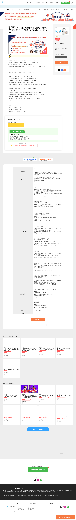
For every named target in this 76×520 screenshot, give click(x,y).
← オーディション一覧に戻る (12, 24)
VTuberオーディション (31, 509)
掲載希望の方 (52, 2)
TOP (22, 6)
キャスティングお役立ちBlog (21, 509)
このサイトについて (20, 507)
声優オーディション (30, 507)
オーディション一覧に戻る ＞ (38, 325)
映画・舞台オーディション (31, 508)
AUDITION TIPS (19, 508)
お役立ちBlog (38, 2)
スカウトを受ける (45, 2)
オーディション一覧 (30, 2)
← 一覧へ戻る (26, 6)
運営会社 (57, 2)
